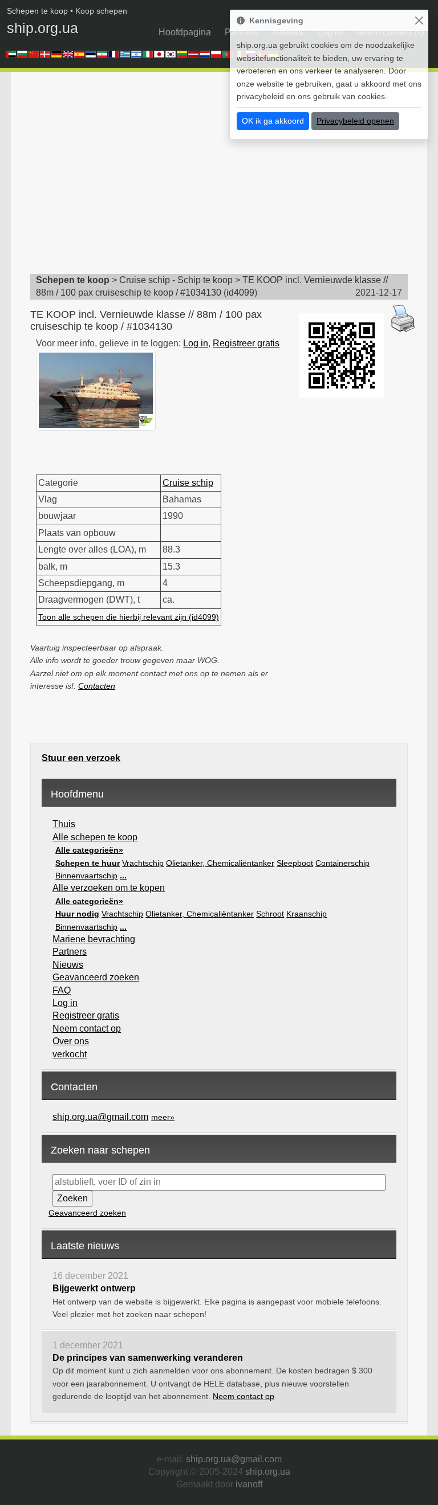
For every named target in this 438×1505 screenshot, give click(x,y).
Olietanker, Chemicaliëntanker (220, 863)
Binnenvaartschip (86, 875)
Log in (195, 343)
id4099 (240, 292)
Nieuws (67, 965)
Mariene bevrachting (93, 939)
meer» (163, 1117)
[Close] (419, 21)
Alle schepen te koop (94, 837)
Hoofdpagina (185, 32)
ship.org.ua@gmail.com (100, 1117)
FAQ (61, 990)
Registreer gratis (246, 343)
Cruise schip (188, 483)
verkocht (69, 1054)
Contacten (96, 685)
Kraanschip (306, 913)
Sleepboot (295, 863)
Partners (69, 951)
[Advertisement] (233, 176)
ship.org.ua (42, 28)
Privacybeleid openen (355, 120)
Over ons (70, 1041)
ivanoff (249, 1484)
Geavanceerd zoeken (95, 977)
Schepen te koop (37, 10)
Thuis (63, 824)
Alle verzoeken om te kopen (108, 888)
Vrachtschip (143, 863)
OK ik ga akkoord (273, 120)
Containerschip (342, 863)
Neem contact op (86, 1028)
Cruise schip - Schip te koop (176, 280)
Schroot (270, 913)
